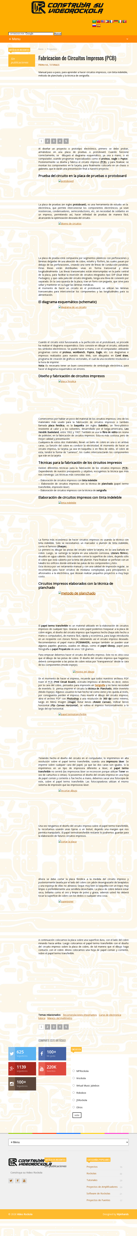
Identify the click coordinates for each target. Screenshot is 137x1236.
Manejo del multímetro (59, 1018)
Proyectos (43, 64)
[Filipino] (107, 21)
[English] (103, 21)
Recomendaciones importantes (80, 1014)
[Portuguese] (125, 21)
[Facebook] (17, 1180)
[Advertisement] (21, 120)
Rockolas (104, 1173)
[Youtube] (24, 1180)
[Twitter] (10, 1180)
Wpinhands (123, 1214)
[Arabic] (94, 21)
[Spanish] (99, 25)
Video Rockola (24, 1214)
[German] (116, 21)
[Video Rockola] (68, 13)
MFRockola (82, 1071)
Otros (79, 1107)
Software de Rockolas (104, 1193)
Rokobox (81, 1092)
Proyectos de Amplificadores (104, 1186)
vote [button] (77, 1115)
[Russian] (94, 25)
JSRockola (81, 1100)
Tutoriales (54, 64)
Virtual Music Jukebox (87, 1085)
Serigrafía (100, 685)
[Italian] (120, 21)
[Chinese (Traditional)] (99, 21)
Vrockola (81, 1078)
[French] (112, 21)
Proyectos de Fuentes (104, 1200)
